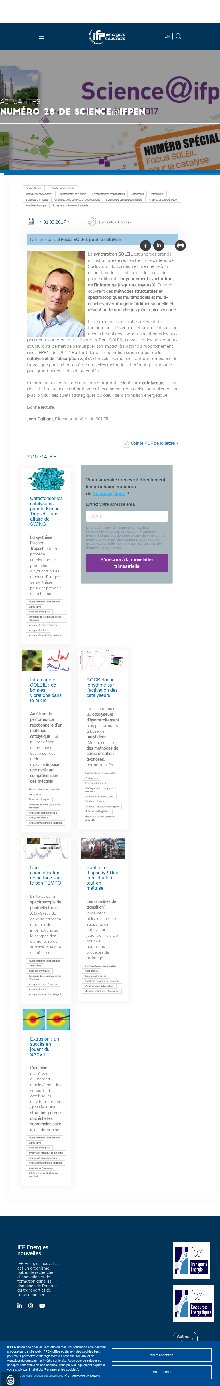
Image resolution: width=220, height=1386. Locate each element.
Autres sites (183, 1339)
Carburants (137, 193)
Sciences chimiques (37, 199)
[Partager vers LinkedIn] (158, 245)
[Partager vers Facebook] (145, 245)
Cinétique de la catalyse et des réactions (77, 199)
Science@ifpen (34, 188)
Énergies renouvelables (39, 193)
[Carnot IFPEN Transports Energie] (194, 1259)
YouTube (44, 1305)
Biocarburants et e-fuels (72, 193)
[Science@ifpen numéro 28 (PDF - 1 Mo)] (126, 443)
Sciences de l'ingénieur (97, 811)
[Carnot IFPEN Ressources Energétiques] (194, 1302)
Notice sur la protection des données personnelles (35, 1375)
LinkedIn (22, 1305)
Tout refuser (161, 1372)
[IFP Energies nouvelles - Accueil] (107, 36)
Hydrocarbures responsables (108, 193)
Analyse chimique (36, 205)
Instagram (33, 1305)
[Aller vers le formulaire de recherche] (178, 36)
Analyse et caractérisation (163, 199)
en (167, 36)
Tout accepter (161, 1355)
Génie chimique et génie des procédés (100, 818)
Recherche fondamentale (61, 188)
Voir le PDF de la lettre (153, 443)
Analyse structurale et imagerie (70, 205)
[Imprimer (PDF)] (180, 245)
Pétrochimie (157, 193)
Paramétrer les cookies (85, 1376)
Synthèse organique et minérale (124, 199)
